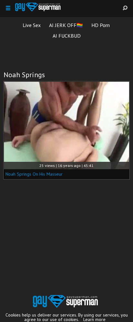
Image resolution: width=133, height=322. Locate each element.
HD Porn (100, 25)
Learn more (94, 319)
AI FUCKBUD (67, 35)
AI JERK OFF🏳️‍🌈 (66, 25)
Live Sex (32, 25)
